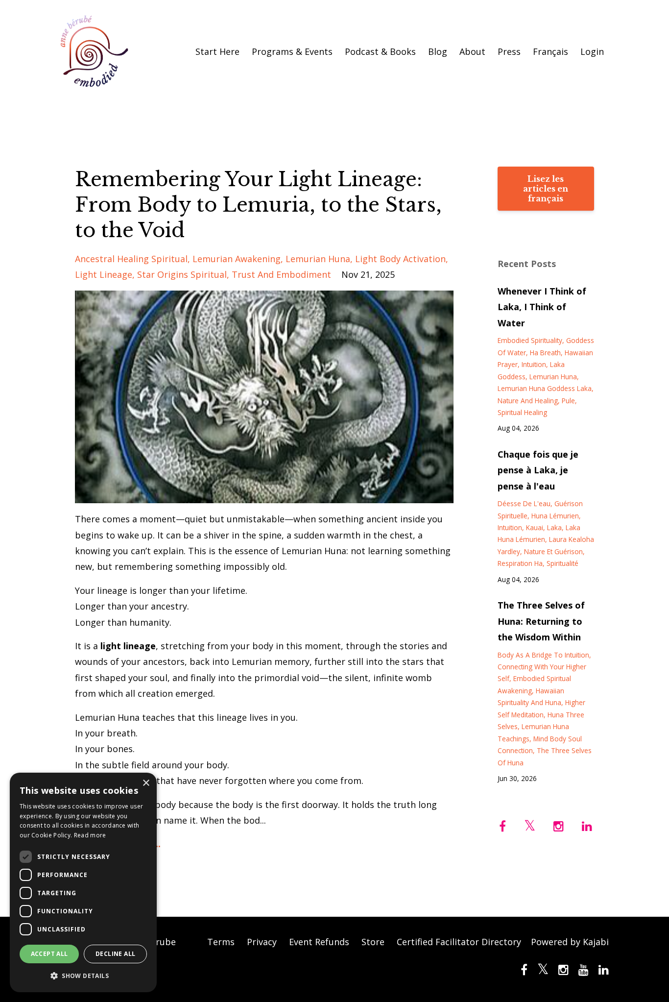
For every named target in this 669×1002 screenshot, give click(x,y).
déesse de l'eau (524, 503)
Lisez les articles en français (545, 188)
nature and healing (528, 400)
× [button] (145, 783)
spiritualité (562, 563)
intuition (534, 364)
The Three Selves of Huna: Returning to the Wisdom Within (541, 621)
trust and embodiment (281, 274)
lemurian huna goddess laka (545, 388)
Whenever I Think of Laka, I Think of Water (542, 307)
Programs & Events (292, 51)
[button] (83, 976)
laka (554, 527)
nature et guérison (553, 551)
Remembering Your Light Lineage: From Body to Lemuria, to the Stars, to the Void (258, 205)
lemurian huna (318, 259)
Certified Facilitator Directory (459, 942)
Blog (437, 51)
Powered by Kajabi (570, 942)
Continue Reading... (118, 844)
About (472, 51)
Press (509, 51)
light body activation (400, 259)
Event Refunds (319, 942)
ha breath (545, 352)
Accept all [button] (49, 954)
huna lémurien (555, 515)
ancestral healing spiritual (131, 259)
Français (550, 51)
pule (568, 400)
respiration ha (520, 563)
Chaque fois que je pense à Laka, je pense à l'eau (538, 470)
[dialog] (83, 882)
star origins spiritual (182, 274)
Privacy (262, 942)
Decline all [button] (115, 954)
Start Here (217, 51)
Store (372, 942)
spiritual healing (522, 412)
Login (592, 51)
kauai (534, 527)
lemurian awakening (236, 259)
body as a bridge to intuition (543, 655)
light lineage (103, 274)
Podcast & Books (380, 51)
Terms (221, 942)
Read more (90, 835)
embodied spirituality (530, 340)
